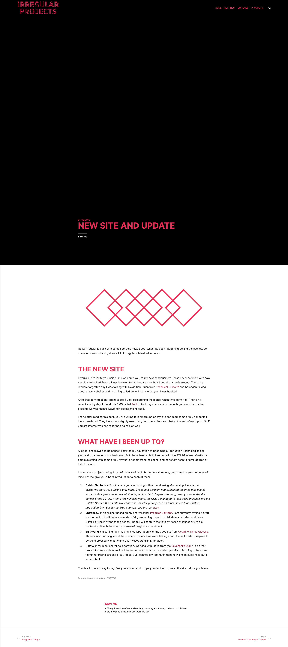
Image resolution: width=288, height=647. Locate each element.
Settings (229, 8)
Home (218, 8)
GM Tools (243, 8)
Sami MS (82, 236)
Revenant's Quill (181, 545)
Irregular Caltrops (161, 512)
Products (257, 8)
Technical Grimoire (167, 387)
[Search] (269, 8)
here (156, 507)
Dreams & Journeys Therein (252, 638)
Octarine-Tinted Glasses (193, 531)
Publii (135, 404)
